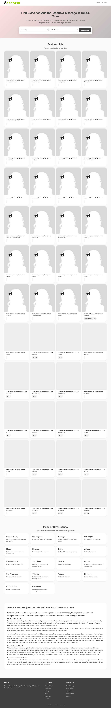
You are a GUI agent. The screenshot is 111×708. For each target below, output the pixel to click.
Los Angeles (48, 688)
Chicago (47, 691)
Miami (46, 693)
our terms (27, 630)
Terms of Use (69, 688)
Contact (68, 696)
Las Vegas (48, 696)
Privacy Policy (70, 691)
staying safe (18, 630)
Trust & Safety (70, 686)
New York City (48, 686)
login (98, 2)
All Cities (47, 698)
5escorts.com (57, 634)
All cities (104, 2)
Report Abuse (70, 693)
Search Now (85, 30)
